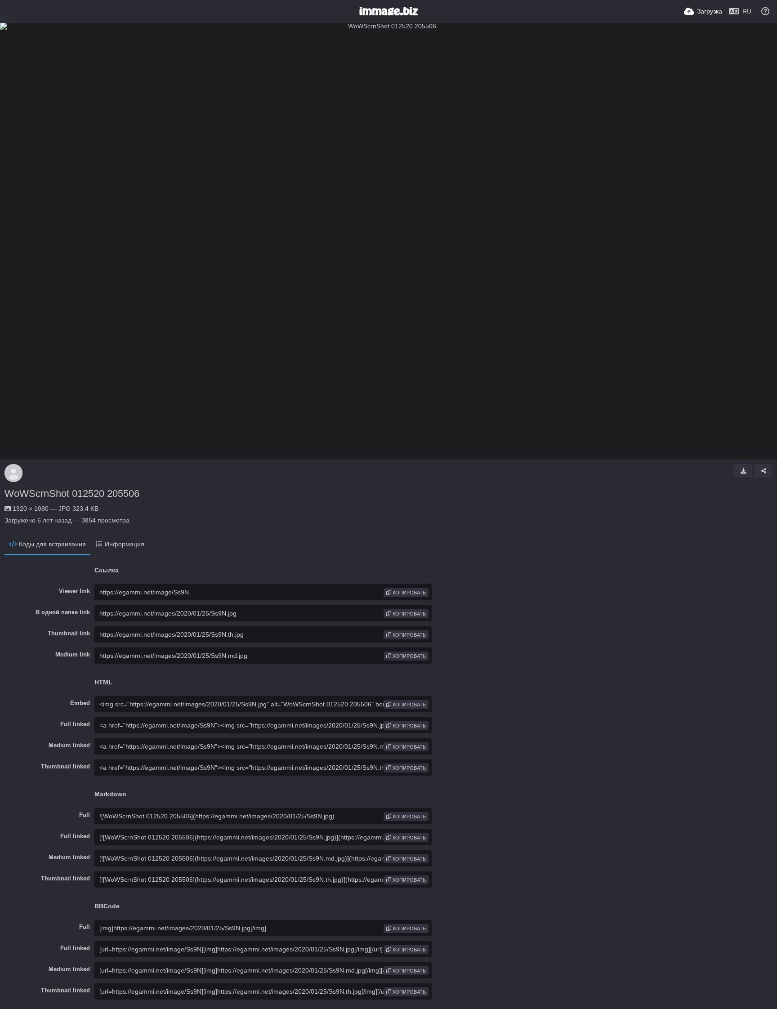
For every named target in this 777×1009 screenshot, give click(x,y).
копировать (408, 592)
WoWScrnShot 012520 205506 (71, 493)
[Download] (743, 471)
